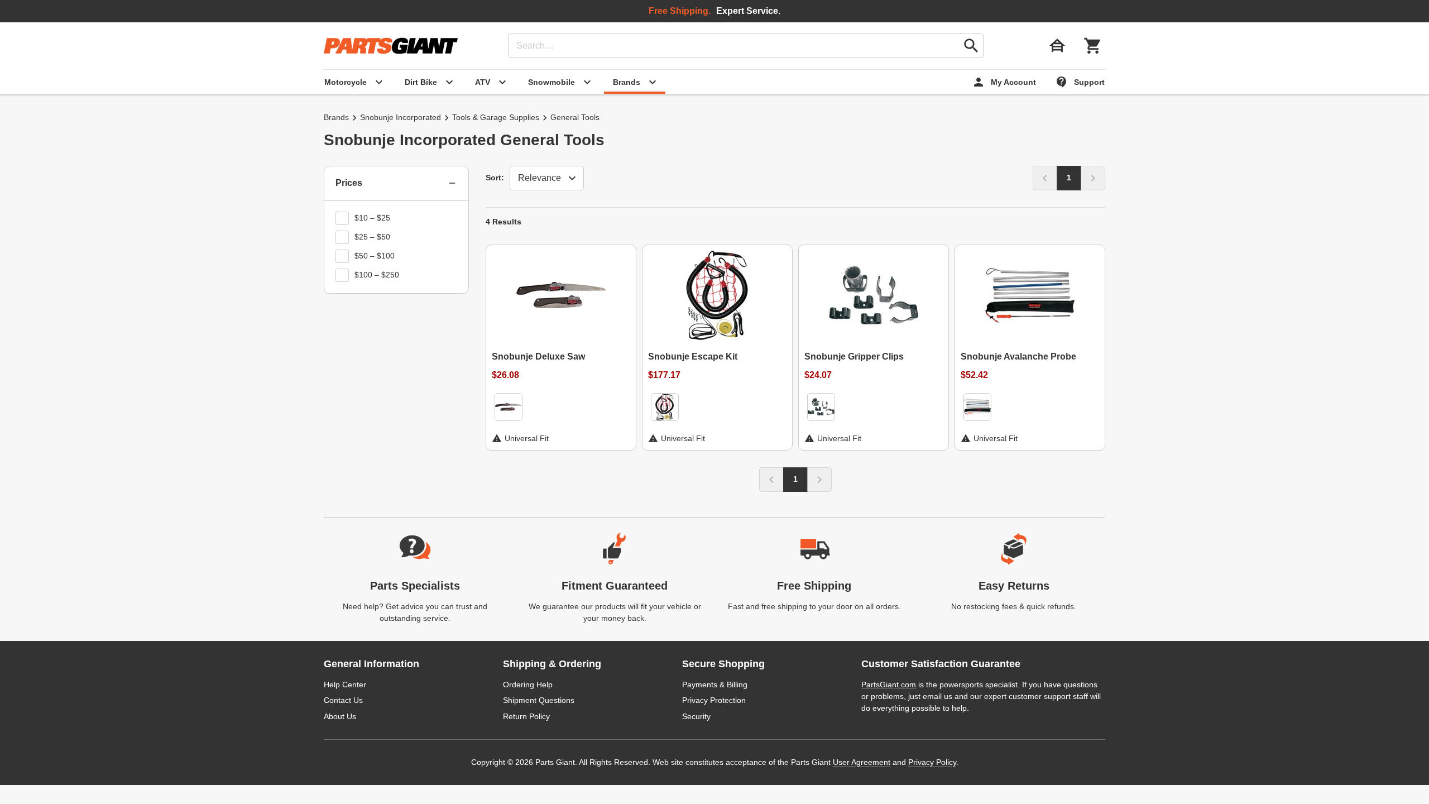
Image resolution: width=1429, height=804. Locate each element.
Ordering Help (528, 684)
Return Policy (526, 716)
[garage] (1057, 46)
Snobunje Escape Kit (692, 356)
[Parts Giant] (391, 45)
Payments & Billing (714, 684)
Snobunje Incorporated (400, 117)
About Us (340, 716)
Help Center (345, 684)
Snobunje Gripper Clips (854, 356)
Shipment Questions (538, 700)
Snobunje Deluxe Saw (538, 356)
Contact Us (343, 700)
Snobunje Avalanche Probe (1018, 356)
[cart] (1093, 46)
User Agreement (861, 762)
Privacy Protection (714, 700)
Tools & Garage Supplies (495, 117)
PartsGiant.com (888, 684)
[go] (971, 46)
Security (696, 716)
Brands (336, 117)
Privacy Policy (932, 762)
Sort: (495, 177)
